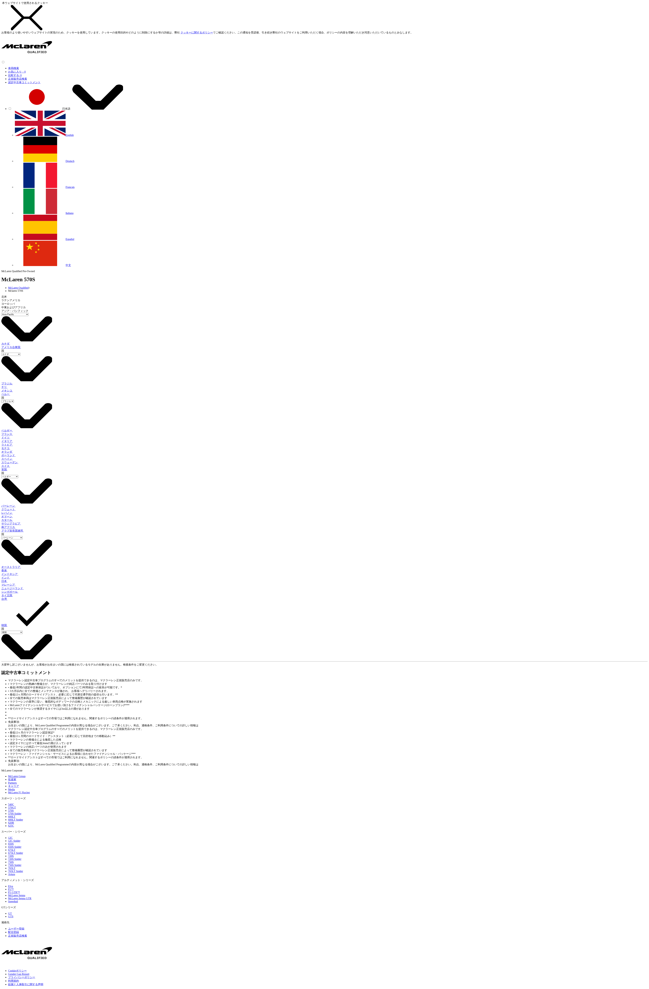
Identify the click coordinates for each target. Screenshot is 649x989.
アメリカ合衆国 (11, 347)
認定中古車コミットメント (24, 82)
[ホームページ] (26, 58)
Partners (12, 782)
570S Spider (14, 813)
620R (11, 822)
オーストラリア (11, 567)
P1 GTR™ (14, 892)
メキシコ (7, 390)
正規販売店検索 (17, 78)
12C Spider (14, 840)
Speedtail (13, 901)
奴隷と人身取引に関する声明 (25, 984)
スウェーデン (9, 462)
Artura (11, 874)
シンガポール (9, 591)
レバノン (7, 512)
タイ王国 (7, 595)
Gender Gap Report (18, 974)
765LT (11, 868)
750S (11, 862)
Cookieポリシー (17, 970)
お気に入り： (17, 71)
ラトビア (7, 444)
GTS (10, 916)
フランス (7, 434)
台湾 (4, 598)
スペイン (7, 458)
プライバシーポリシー (21, 977)
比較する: (15, 75)
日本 (4, 581)
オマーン (7, 516)
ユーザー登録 (16, 928)
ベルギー (7, 430)
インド (5, 577)
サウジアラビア (11, 523)
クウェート (8, 509)
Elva (10, 886)
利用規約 (13, 980)
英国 (4, 469)
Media (11, 789)
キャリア (13, 786)
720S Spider (14, 859)
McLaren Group (17, 776)
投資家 (12, 779)
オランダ (7, 451)
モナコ (5, 448)
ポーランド (8, 455)
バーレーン (8, 505)
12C (10, 837)
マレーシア (8, 584)
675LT (11, 849)
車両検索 (13, 68)
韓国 (4, 625)
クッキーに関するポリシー (197, 32)
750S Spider (14, 865)
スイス (5, 466)
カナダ (5, 343)
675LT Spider (15, 853)
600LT (11, 816)
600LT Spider (15, 819)
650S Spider (14, 846)
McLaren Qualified (18, 287)
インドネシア (9, 574)
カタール (7, 520)
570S (11, 810)
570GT (12, 807)
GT (10, 913)
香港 (4, 570)
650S (11, 843)
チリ (4, 387)
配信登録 (13, 932)
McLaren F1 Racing (19, 792)
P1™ (11, 889)
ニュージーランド (12, 588)
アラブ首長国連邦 (12, 530)
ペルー (5, 394)
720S (11, 856)
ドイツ (5, 437)
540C (11, 804)
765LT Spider (15, 871)
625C (11, 825)
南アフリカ (8, 527)
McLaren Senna (16, 895)
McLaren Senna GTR (19, 898)
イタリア (7, 441)
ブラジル (7, 383)
